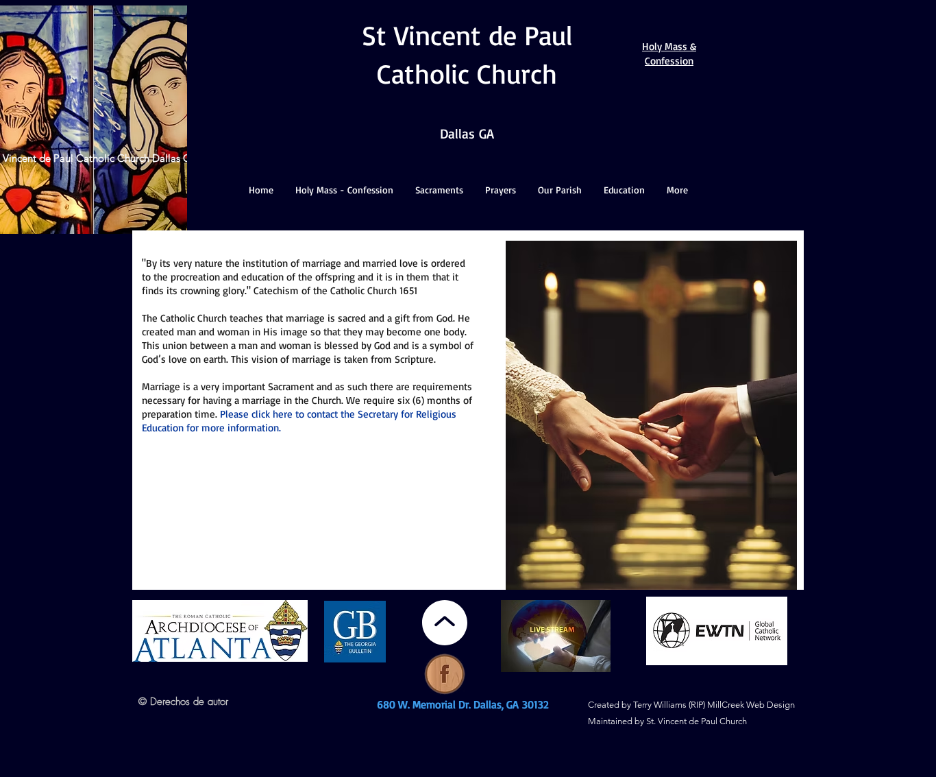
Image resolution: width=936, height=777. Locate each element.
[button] (344, 190)
